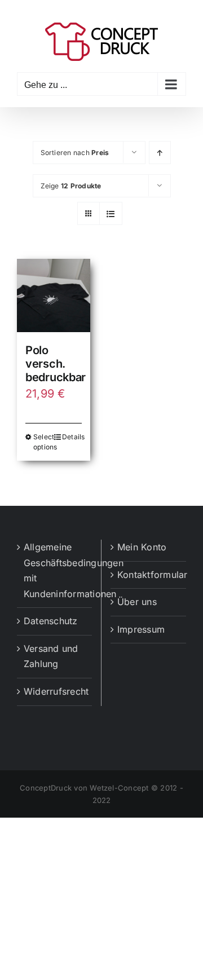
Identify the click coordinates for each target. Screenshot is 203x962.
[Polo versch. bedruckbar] (53, 295)
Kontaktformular (148, 574)
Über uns (137, 601)
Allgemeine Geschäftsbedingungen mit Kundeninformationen (55, 570)
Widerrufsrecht (55, 691)
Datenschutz (51, 620)
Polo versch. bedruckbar (55, 363)
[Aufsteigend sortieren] (160, 152)
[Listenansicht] (111, 213)
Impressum (141, 629)
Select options (43, 442)
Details (72, 437)
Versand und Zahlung (51, 656)
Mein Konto (141, 547)
